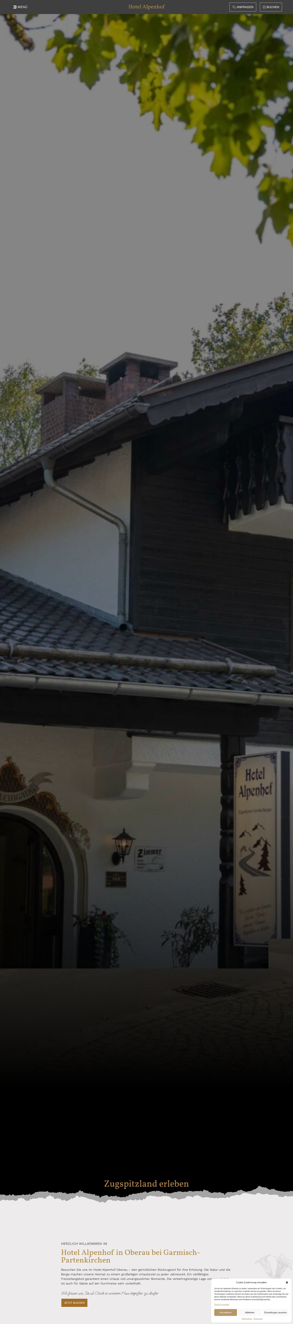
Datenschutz (247, 1319)
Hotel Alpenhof (146, 7)
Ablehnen (249, 1312)
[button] (286, 1282)
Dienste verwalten (221, 1305)
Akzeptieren (226, 1312)
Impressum (258, 1319)
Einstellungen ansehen (275, 1312)
